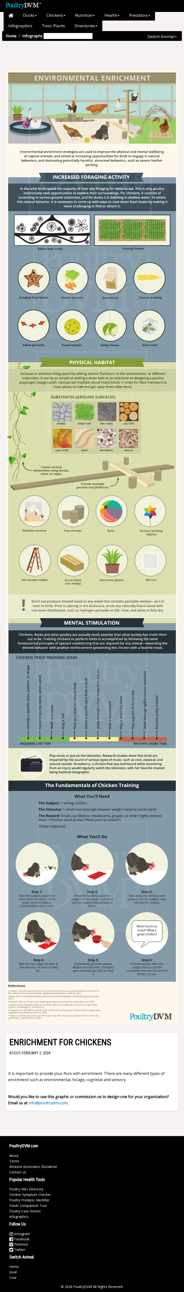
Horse (14, 1266)
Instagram (21, 1234)
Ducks (28, 15)
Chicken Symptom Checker (30, 1194)
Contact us (17, 1172)
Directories (85, 25)
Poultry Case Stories (25, 1211)
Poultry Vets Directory (26, 1189)
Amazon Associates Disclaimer (33, 1166)
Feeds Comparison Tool (28, 1205)
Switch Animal (161, 36)
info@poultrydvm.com (48, 1102)
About (14, 1155)
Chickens (54, 15)
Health (110, 15)
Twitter (19, 1249)
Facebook (21, 1239)
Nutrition (83, 15)
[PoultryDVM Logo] (23, 5)
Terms (14, 1161)
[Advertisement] (89, 56)
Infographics (20, 25)
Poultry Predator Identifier (29, 1200)
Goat (13, 1272)
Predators (138, 15)
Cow (12, 1277)
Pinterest (20, 1244)
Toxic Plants (53, 25)
